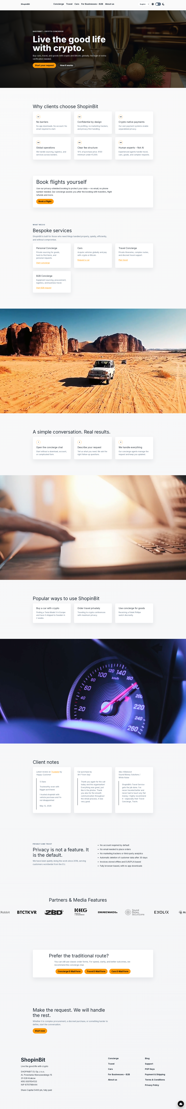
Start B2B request (43, 288)
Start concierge (43, 263)
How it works (66, 65)
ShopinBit (25, 4)
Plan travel (123, 260)
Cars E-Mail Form (120, 971)
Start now (40, 1031)
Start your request (44, 65)
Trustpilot (55, 772)
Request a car (84, 260)
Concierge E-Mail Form (69, 971)
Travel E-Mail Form (96, 971)
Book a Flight (45, 201)
